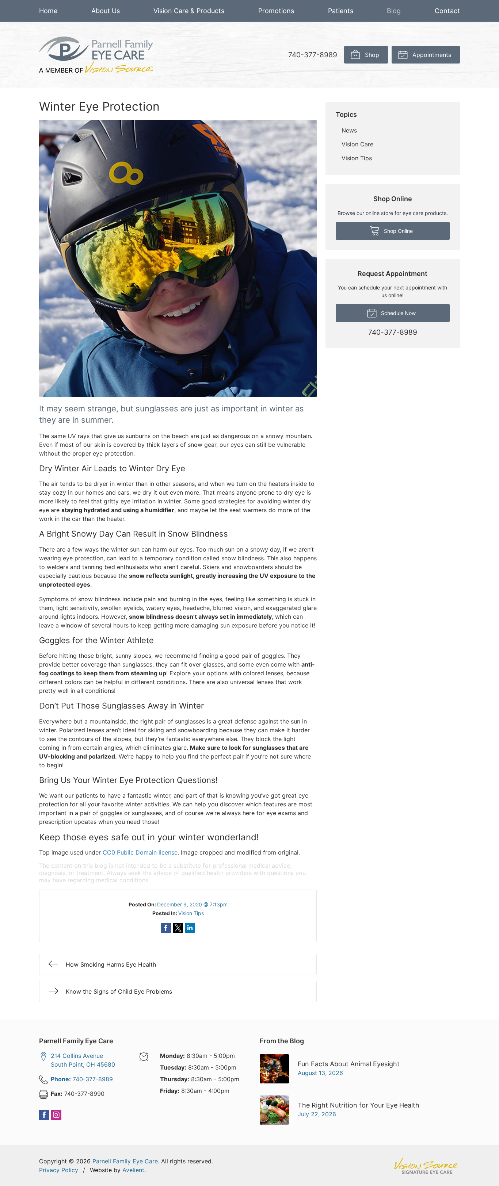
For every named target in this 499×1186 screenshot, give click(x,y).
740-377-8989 (312, 54)
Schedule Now (398, 313)
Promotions (276, 11)
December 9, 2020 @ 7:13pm (192, 904)
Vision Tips (191, 913)
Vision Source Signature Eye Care (427, 1165)
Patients (340, 11)
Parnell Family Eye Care (125, 1161)
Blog (394, 11)
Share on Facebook (166, 928)
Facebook (44, 1115)
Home (48, 11)
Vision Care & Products (188, 11)
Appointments (431, 54)
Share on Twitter (178, 928)
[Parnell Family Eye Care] (96, 55)
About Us (105, 11)
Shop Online (397, 231)
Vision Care (357, 144)
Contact (447, 11)
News (349, 130)
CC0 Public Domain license (140, 852)
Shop (371, 54)
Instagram (56, 1115)
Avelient (133, 1170)
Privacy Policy (58, 1170)
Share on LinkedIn (190, 928)
